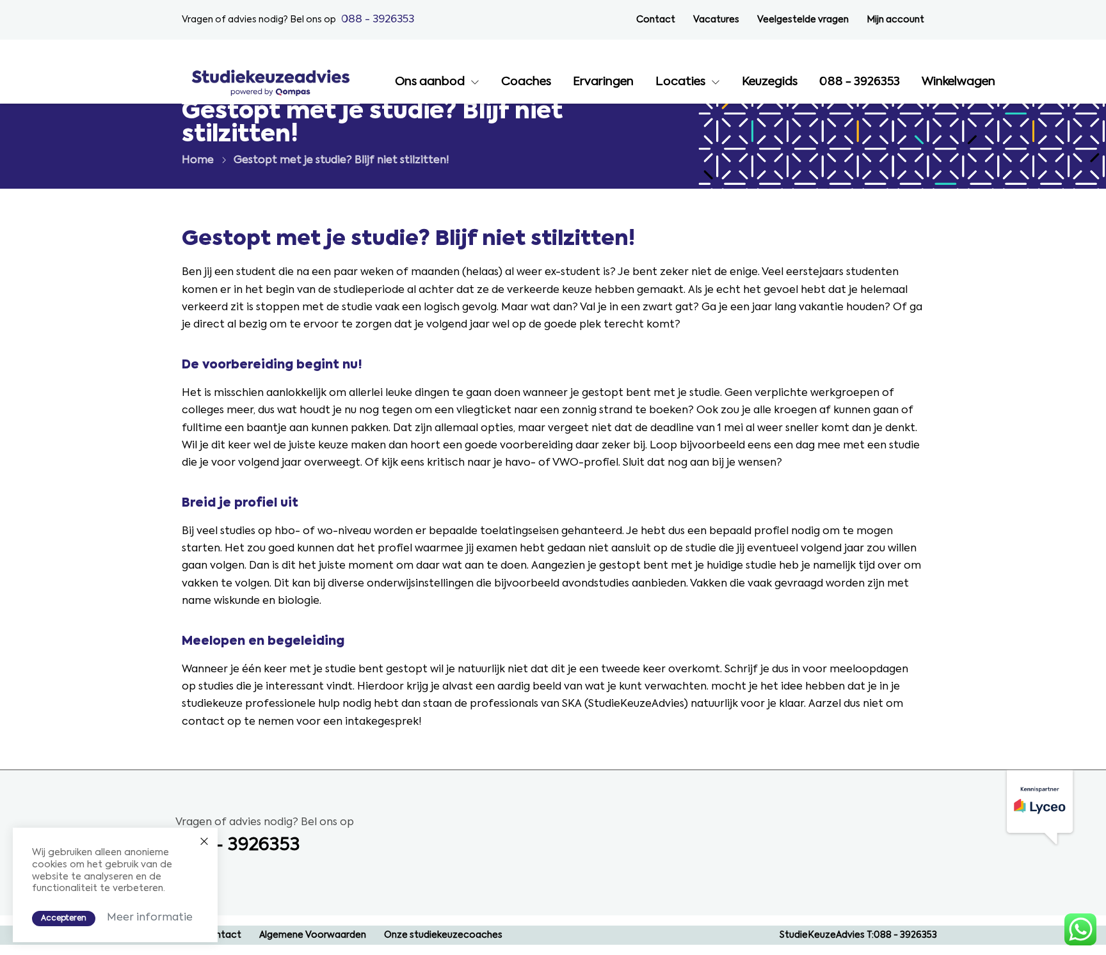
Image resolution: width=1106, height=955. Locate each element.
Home (198, 160)
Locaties (680, 82)
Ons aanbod (430, 82)
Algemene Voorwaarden (312, 935)
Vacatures (716, 19)
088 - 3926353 (377, 19)
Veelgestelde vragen (803, 19)
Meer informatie (150, 918)
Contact (655, 19)
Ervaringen (603, 82)
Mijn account (895, 19)
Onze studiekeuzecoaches (443, 935)
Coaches (526, 82)
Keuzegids (769, 82)
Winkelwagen (958, 82)
